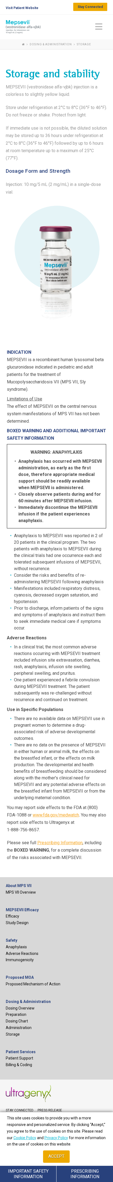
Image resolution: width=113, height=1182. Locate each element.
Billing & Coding (19, 1065)
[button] (99, 27)
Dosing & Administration (28, 1001)
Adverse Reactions (22, 953)
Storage (13, 1034)
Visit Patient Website (22, 8)
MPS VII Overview (21, 892)
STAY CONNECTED (19, 1110)
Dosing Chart (17, 1021)
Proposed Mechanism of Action (33, 984)
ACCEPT (56, 1156)
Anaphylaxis (16, 947)
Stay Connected (90, 7)
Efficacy (12, 916)
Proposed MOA (20, 977)
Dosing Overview (20, 1008)
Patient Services (21, 1052)
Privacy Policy (56, 1138)
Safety (11, 940)
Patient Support (19, 1058)
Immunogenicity (20, 960)
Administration (19, 1027)
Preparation (16, 1014)
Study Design (17, 923)
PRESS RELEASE (50, 1110)
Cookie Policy (24, 1138)
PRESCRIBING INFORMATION (84, 1174)
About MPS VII (19, 885)
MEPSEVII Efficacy (22, 910)
